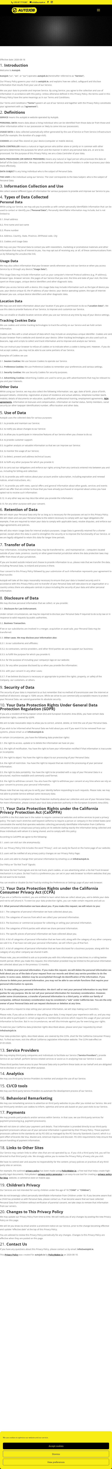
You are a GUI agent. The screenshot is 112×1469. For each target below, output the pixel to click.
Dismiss (56, 1454)
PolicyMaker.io (69, 1170)
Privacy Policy (11, 1254)
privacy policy (32, 1170)
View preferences (56, 1462)
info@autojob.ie (20, 1343)
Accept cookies (56, 1446)
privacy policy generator (50, 1174)
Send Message (87, 1423)
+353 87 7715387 (20, 2)
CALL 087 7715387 (29, 1307)
